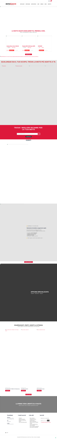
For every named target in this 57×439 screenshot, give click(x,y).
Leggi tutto (7, 390)
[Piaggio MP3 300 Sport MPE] (29, 40)
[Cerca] (39, 134)
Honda (43, 47)
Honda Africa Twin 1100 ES (13, 46)
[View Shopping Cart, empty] (51, 1)
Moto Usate (13, 47)
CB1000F (40, 46)
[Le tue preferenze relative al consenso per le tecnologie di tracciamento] (55, 437)
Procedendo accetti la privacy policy (46, 422)
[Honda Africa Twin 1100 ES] (13, 40)
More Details (11, 50)
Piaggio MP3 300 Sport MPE (28, 46)
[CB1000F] (44, 40)
